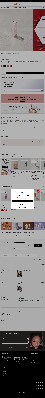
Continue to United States (22, 201)
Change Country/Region (22, 207)
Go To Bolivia (22, 204)
